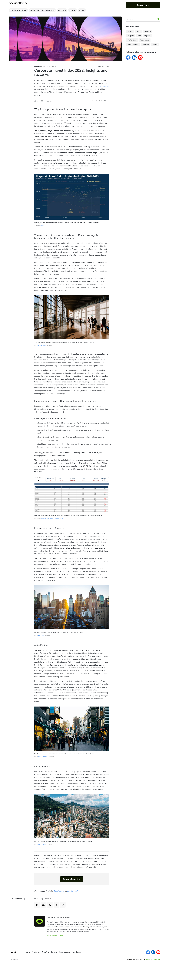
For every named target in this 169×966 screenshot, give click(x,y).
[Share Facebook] (56, 905)
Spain (138, 31)
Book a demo (143, 5)
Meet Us (62, 10)
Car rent (54, 952)
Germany (147, 31)
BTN (42, 225)
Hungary (146, 44)
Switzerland (132, 40)
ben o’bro (41, 635)
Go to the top (19, 899)
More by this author (55, 935)
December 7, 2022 (103, 66)
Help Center (76, 952)
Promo (72, 10)
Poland (155, 44)
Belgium (131, 36)
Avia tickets (36, 952)
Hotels (27, 952)
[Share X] (37, 905)
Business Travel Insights (42, 10)
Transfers (45, 952)
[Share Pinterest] (50, 905)
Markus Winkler (42, 756)
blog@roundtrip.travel (153, 959)
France (130, 31)
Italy (139, 36)
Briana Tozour (42, 345)
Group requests (64, 952)
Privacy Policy (13, 959)
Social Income (42, 844)
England (147, 36)
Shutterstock (72, 891)
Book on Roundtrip (71, 879)
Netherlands (144, 40)
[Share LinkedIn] (43, 905)
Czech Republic (133, 44)
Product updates (18, 10)
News (81, 10)
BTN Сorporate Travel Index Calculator (52, 518)
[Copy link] (63, 905)
